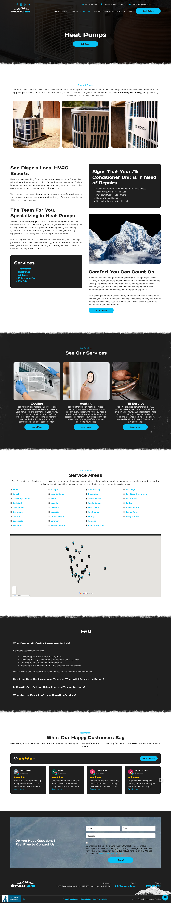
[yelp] (25, 5)
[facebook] (17, 5)
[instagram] (21, 5)
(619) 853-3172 (117, 4)
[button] (10, 780)
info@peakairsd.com (146, 4)
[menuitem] (55, 11)
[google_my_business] (28, 5)
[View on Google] (16, 771)
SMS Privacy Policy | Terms (111, 853)
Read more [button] (19, 789)
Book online (148, 11)
